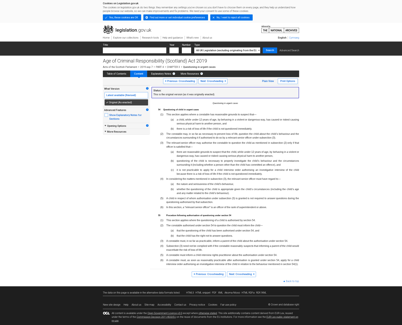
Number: (186, 44)
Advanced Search (289, 50)
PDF (214, 292)
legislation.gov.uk (128, 26)
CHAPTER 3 (173, 67)
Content (138, 73)
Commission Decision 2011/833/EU (156, 316)
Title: (105, 44)
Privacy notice (197, 304)
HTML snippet (203, 292)
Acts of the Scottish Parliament (120, 67)
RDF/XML (261, 292)
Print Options (287, 81)
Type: (197, 44)
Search (270, 50)
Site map (149, 304)
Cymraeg (294, 37)
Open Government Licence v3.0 (164, 313)
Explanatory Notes (161, 73)
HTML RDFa (248, 292)
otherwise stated (207, 313)
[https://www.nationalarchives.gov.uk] (280, 28)
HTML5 (190, 292)
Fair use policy (228, 304)
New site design (111, 304)
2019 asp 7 (146, 67)
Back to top (292, 281)
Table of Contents (116, 73)
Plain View (268, 81)
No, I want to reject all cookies (233, 17)
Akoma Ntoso (232, 292)
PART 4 (160, 67)
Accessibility (164, 304)
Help (126, 304)
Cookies (212, 304)
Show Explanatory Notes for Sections (125, 117)
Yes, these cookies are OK (123, 17)
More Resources (190, 73)
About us (136, 304)
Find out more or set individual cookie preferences (177, 17)
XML (220, 292)
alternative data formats (160, 292)
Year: (172, 44)
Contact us (180, 304)
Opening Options (115, 125)
